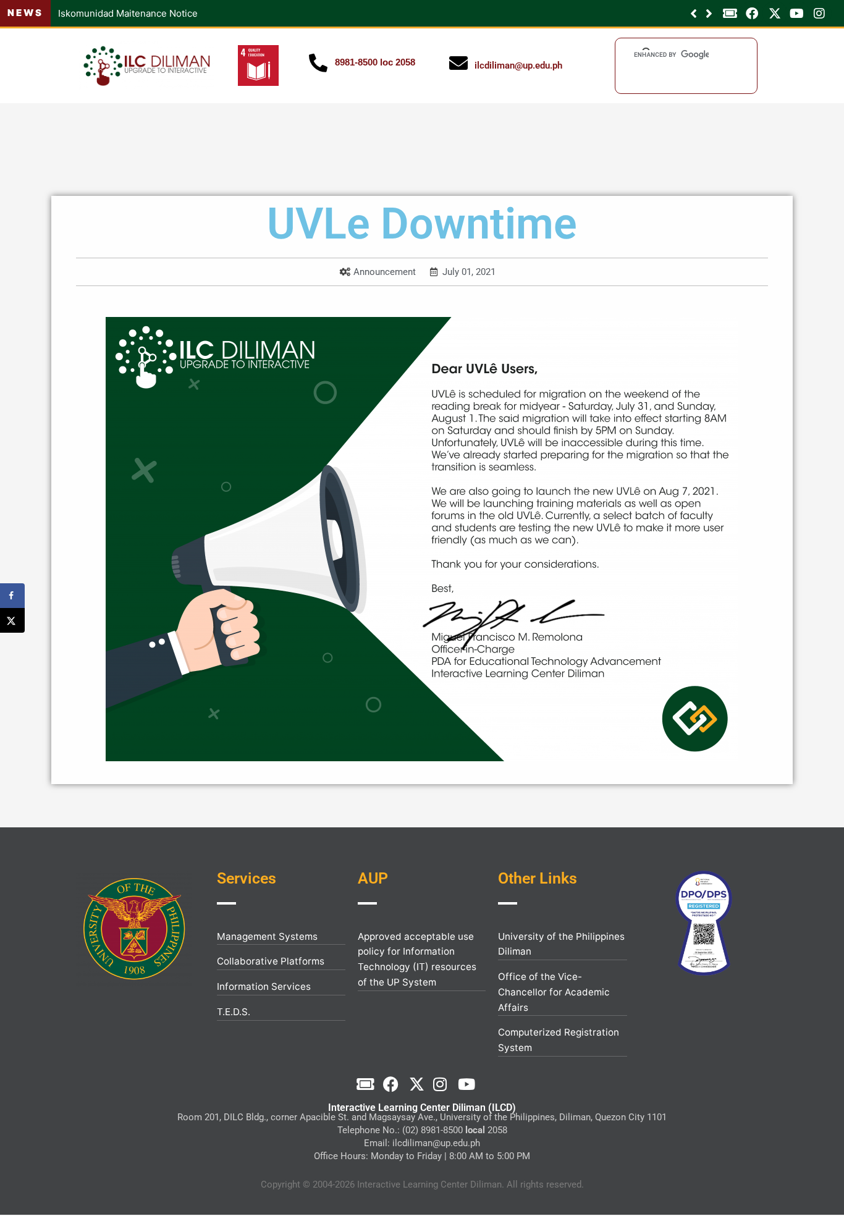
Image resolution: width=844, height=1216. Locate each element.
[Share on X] (12, 620)
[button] (709, 13)
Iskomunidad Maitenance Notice (107, 13)
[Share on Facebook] (12, 595)
